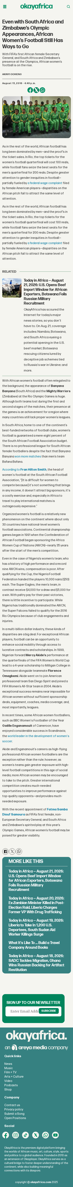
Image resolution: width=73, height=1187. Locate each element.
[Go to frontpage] (36, 7)
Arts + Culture (14, 1077)
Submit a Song (14, 1114)
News (8, 1064)
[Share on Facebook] (30, 90)
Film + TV (10, 1072)
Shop (8, 1089)
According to (24, 470)
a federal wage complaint (45, 183)
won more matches (28, 456)
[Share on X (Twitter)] (36, 90)
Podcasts (11, 1085)
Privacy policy (13, 1109)
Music (8, 1068)
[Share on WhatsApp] (42, 90)
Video (8, 1081)
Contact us (12, 1105)
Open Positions (15, 1118)
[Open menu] (4, 6)
